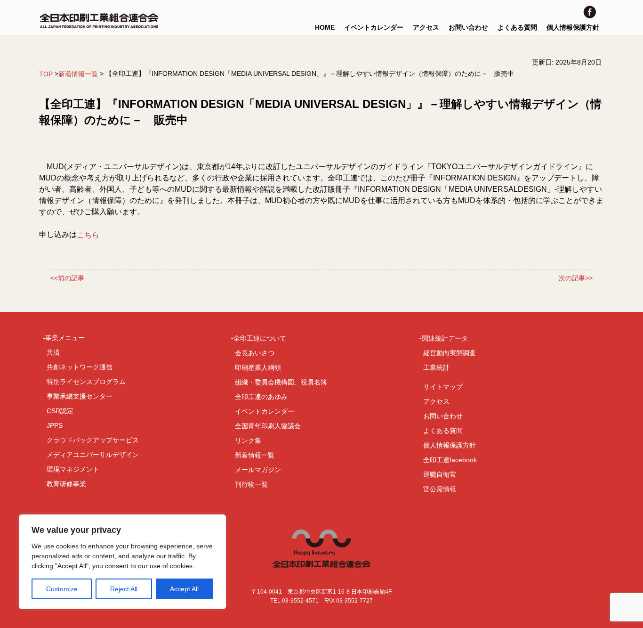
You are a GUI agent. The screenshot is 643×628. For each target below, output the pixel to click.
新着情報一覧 (78, 74)
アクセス (426, 27)
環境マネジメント (73, 469)
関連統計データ (445, 338)
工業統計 (436, 367)
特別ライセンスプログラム (86, 381)
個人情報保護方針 (573, 27)
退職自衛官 (439, 474)
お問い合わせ (468, 27)
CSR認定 (60, 411)
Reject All (123, 589)
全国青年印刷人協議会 (268, 426)
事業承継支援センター (80, 396)
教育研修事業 (66, 484)
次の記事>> (576, 278)
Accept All (184, 589)
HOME (325, 27)
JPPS (55, 425)
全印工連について (259, 338)
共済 (53, 352)
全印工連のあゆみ (261, 396)
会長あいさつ (254, 353)
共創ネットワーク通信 (80, 367)
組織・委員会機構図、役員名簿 (281, 382)
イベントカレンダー (373, 27)
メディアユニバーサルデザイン (93, 454)
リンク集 (248, 440)
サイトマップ (443, 387)
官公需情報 (439, 489)
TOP (46, 74)
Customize (62, 589)
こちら (88, 235)
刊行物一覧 (251, 484)
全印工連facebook (450, 460)
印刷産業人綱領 (258, 367)
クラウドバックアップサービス (93, 440)
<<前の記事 (67, 278)
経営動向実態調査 (449, 353)
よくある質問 (517, 27)
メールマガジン (258, 469)
